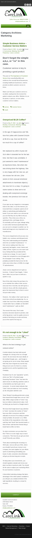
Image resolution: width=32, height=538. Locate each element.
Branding (5, 124)
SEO (3, 526)
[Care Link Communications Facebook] (28, 5)
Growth (6, 110)
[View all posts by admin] (23, 49)
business (6, 107)
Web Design (22, 528)
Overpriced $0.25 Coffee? (14, 120)
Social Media (17, 337)
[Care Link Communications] (16, 12)
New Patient (21, 51)
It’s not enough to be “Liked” (16, 332)
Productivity (6, 53)
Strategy (24, 124)
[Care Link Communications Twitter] (30, 5)
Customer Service (16, 107)
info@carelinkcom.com (21, 21)
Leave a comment (14, 53)
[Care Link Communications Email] (25, 5)
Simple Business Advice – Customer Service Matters (15, 44)
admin (20, 49)
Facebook (5, 337)
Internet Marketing (12, 526)
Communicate (7, 51)
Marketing (14, 51)
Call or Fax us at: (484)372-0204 (19, 19)
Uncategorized (6, 126)
